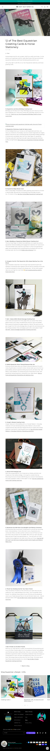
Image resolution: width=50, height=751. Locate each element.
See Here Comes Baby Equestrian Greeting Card (30, 194)
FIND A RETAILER (18, 717)
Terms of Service (18, 725)
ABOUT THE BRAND (19, 714)
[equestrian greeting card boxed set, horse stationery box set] (23, 361)
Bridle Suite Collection (27, 250)
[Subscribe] (23, 732)
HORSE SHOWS (29, 714)
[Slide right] (27, 705)
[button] (2, 6)
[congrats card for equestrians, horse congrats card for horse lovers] (5, 258)
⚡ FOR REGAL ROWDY (17, 748)
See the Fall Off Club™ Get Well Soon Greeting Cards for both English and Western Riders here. (24, 540)
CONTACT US (17, 722)
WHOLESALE (17, 720)
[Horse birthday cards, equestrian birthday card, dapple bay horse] (23, 106)
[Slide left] (22, 705)
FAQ (26, 717)
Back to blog (25, 666)
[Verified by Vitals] (8, 745)
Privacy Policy (28, 722)
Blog (26, 720)
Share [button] (8, 53)
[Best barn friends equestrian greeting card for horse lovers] (23, 644)
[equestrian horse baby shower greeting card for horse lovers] (23, 186)
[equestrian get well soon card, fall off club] (23, 524)
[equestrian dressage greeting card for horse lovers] (23, 316)
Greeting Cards (5, 699)
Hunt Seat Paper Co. (9, 748)
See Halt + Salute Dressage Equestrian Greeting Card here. (20, 329)
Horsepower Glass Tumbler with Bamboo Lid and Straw (15, 743)
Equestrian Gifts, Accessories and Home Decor (33, 700)
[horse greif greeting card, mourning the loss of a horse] (23, 468)
